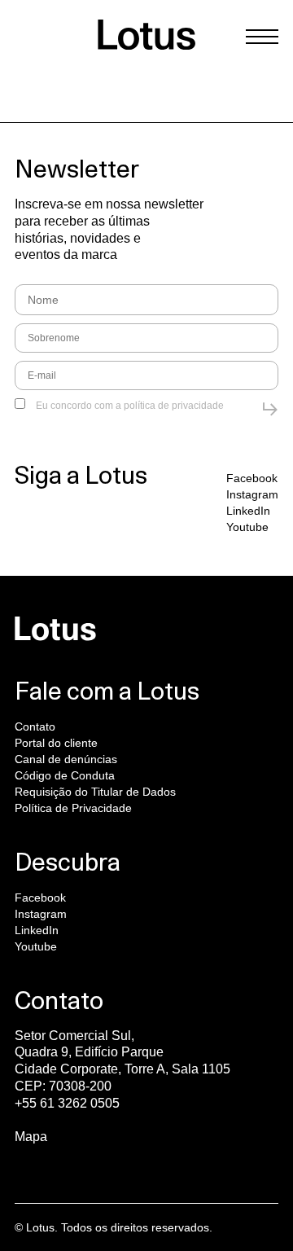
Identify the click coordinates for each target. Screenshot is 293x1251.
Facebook (252, 478)
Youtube (247, 526)
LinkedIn (248, 510)
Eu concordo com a (128, 405)
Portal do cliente (56, 742)
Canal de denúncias (66, 759)
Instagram (252, 494)
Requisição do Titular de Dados (95, 791)
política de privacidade (174, 405)
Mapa (31, 1136)
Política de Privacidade (73, 807)
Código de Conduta (65, 775)
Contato (35, 726)
